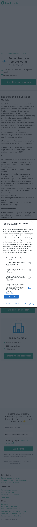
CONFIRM (11, 297)
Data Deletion (7, 304)
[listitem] (18, 258)
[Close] (33, 223)
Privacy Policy (29, 304)
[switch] (29, 263)
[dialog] (18, 264)
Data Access (18, 304)
